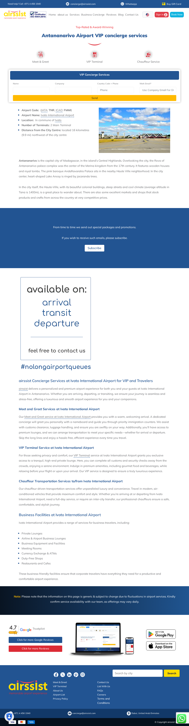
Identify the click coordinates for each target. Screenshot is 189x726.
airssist (23, 388)
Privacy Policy (60, 698)
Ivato (58, 120)
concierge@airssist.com (83, 3)
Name (16, 83)
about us (63, 14)
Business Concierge (93, 14)
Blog (120, 14)
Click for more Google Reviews (35, 639)
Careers (101, 694)
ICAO (59, 110)
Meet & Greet (60, 682)
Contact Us (131, 14)
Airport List (59, 694)
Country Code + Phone (107, 83)
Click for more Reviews (35, 648)
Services (75, 14)
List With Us (103, 686)
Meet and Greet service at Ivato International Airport (57, 416)
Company (59, 83)
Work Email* (145, 83)
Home (52, 14)
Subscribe (94, 248)
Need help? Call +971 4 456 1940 (24, 3)
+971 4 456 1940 (21, 713)
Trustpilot (39, 628)
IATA (44, 110)
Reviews (111, 14)
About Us (58, 690)
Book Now (177, 14)
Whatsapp (131, 3)
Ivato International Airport (57, 115)
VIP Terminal (82, 455)
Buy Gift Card (174, 3)
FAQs (100, 690)
